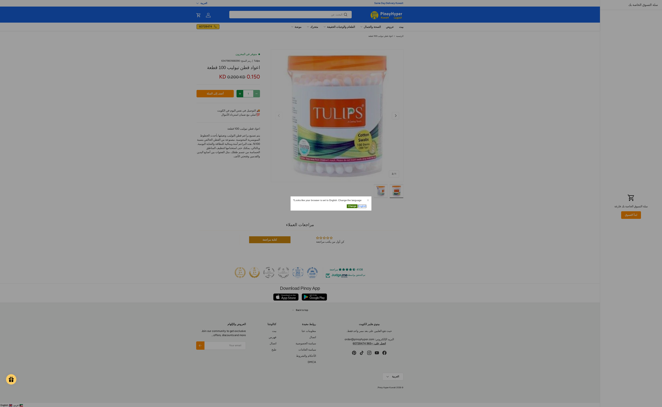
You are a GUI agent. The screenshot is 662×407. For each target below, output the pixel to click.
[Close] (368, 200)
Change (352, 206)
